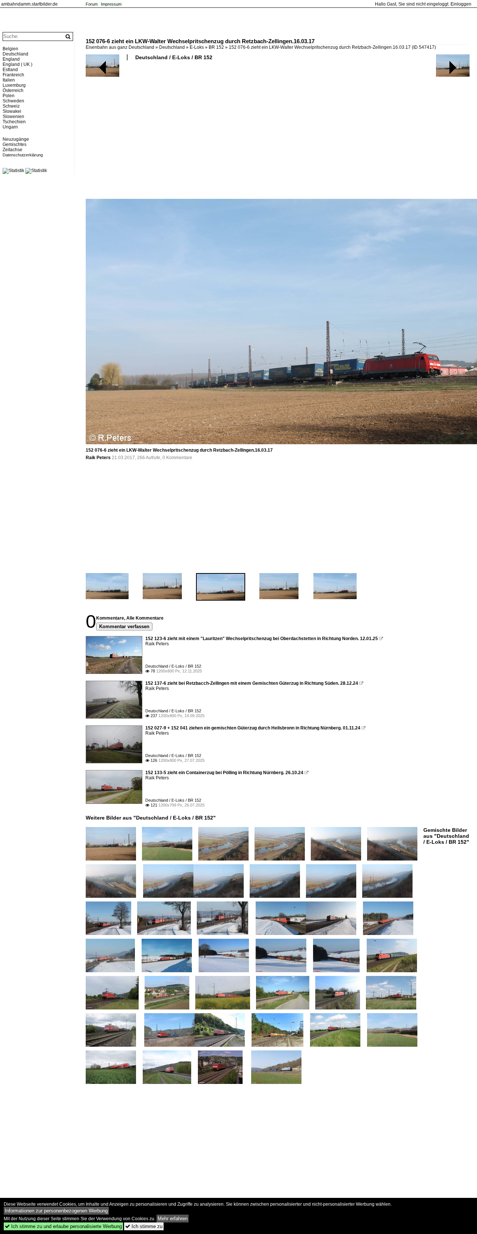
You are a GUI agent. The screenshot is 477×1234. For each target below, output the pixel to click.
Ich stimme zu (143, 1226)
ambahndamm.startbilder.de (29, 4)
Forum (92, 4)
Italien (9, 80)
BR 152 (216, 47)
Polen (9, 95)
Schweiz (11, 106)
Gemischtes (14, 144)
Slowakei (12, 111)
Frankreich (13, 74)
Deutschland (172, 47)
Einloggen (461, 4)
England (11, 59)
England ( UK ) (17, 64)
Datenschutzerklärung (23, 155)
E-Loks (197, 47)
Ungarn (10, 127)
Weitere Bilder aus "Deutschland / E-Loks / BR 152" (151, 818)
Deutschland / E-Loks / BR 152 (173, 57)
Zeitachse (12, 149)
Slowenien (13, 116)
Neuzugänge (16, 139)
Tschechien (14, 121)
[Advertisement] (278, 132)
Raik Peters (98, 457)
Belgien (10, 48)
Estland (10, 69)
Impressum (111, 4)
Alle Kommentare (145, 618)
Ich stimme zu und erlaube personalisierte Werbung (63, 1226)
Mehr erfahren (172, 1218)
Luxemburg (14, 85)
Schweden (13, 101)
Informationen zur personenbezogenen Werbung (56, 1211)
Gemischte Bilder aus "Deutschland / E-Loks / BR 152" (446, 836)
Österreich (13, 90)
